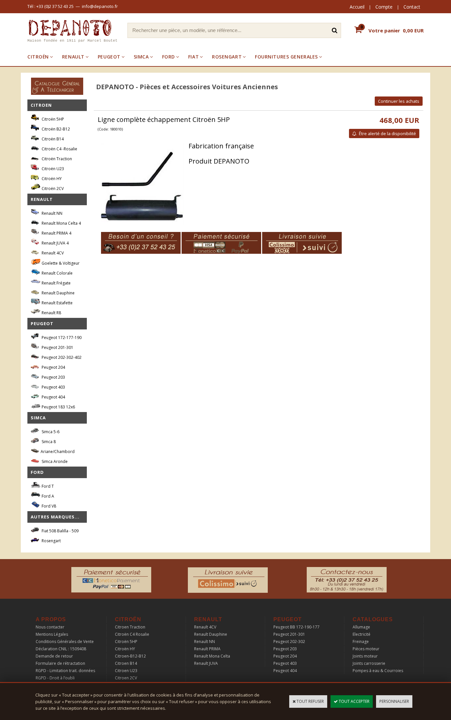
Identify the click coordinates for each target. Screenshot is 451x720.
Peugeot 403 (53, 387)
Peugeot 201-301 (57, 347)
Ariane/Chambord (58, 451)
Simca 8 (48, 441)
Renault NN (51, 213)
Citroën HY (51, 178)
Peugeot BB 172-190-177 (296, 627)
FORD (168, 57)
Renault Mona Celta (212, 656)
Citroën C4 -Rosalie (59, 149)
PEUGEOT (109, 57)
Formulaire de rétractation (60, 663)
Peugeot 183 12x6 (58, 407)
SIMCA (141, 57)
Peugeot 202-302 (289, 641)
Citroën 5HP (52, 119)
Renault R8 (51, 313)
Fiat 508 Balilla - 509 (60, 531)
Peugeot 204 (53, 367)
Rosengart (51, 541)
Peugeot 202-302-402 (61, 357)
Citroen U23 (126, 670)
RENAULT (73, 57)
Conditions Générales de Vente (65, 641)
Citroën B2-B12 (55, 129)
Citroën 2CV (52, 188)
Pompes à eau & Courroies (378, 670)
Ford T (47, 486)
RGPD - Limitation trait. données (65, 670)
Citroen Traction (130, 627)
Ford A (47, 496)
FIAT (193, 57)
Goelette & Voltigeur (60, 263)
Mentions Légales (52, 634)
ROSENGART (227, 57)
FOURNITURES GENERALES (286, 57)
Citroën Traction (56, 159)
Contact (411, 7)
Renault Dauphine (58, 293)
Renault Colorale (57, 273)
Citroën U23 (52, 168)
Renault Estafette (57, 303)
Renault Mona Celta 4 (61, 223)
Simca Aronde (54, 461)
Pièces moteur (366, 649)
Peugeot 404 (53, 397)
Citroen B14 (126, 663)
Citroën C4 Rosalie (132, 634)
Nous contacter (50, 627)
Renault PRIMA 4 (56, 233)
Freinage (361, 641)
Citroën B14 (52, 139)
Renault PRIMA (207, 649)
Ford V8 (48, 506)
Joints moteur (365, 656)
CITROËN (38, 57)
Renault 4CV (52, 253)
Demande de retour (54, 656)
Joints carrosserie (369, 663)
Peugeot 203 (53, 377)
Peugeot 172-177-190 (61, 337)
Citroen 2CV (126, 678)
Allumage (361, 627)
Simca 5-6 (50, 432)
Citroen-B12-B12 (130, 656)
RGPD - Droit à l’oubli (55, 678)
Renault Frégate (56, 283)
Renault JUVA (206, 663)
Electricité (361, 634)
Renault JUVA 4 (55, 243)
